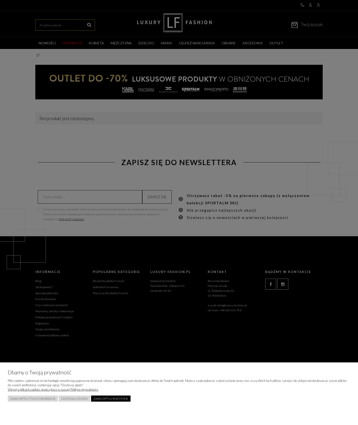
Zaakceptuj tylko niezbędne (33, 398)
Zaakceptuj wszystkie (111, 398)
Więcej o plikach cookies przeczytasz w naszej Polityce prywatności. (53, 389)
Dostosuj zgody (74, 398)
